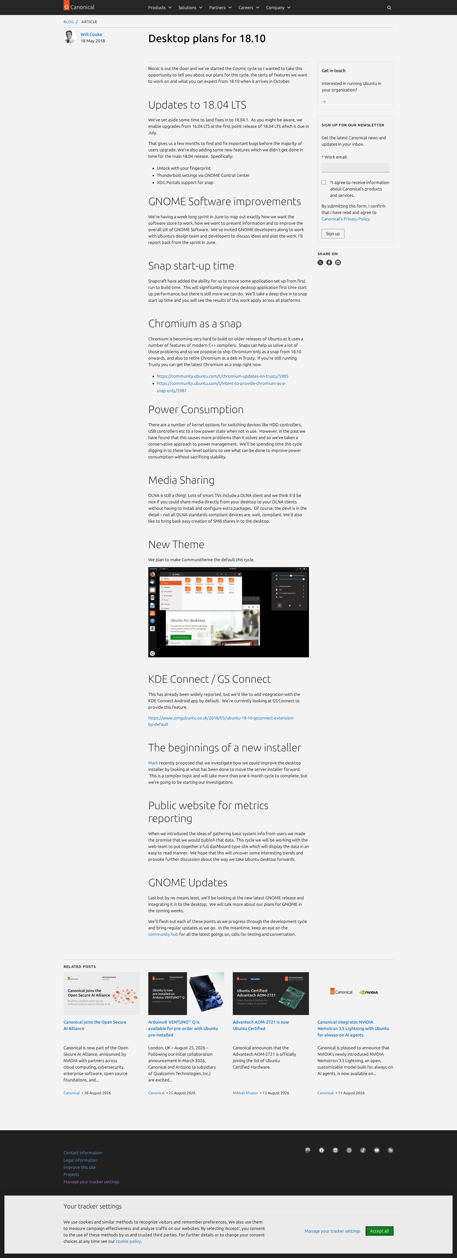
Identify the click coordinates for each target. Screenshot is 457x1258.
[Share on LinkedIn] (338, 263)
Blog (69, 21)
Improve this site (80, 1167)
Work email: (336, 156)
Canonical (72, 1093)
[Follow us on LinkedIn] (334, 1151)
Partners (217, 7)
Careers (245, 7)
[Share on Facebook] (329, 263)
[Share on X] (321, 263)
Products (157, 7)
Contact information (83, 1152)
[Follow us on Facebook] (320, 1151)
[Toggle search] (389, 7)
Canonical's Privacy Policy (346, 218)
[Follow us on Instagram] (347, 1151)
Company (275, 7)
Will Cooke (91, 34)
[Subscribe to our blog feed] (389, 1151)
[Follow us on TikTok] (361, 1151)
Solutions (187, 7)
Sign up (333, 233)
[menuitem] (159, 7)
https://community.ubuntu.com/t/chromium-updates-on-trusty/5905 (222, 376)
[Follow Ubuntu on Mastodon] (306, 1151)
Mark (153, 762)
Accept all (379, 1230)
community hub (163, 934)
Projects (71, 1174)
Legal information (81, 1160)
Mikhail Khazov (245, 1093)
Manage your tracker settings (91, 1181)
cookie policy (128, 1241)
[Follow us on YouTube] (375, 1151)
